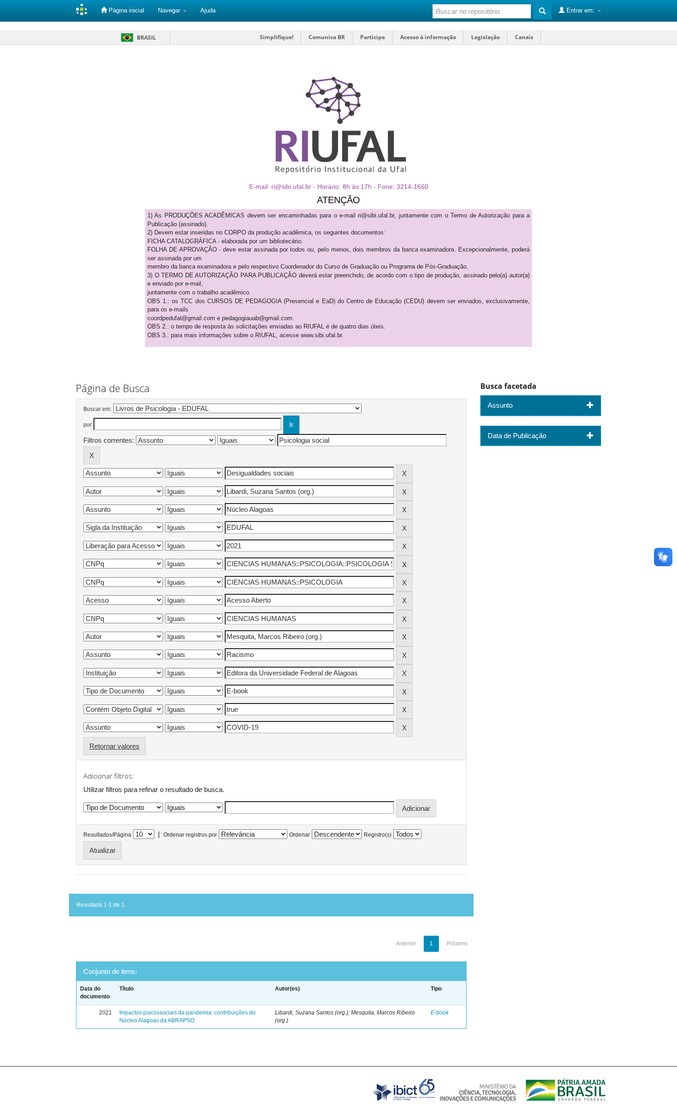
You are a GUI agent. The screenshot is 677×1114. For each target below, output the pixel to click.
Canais (524, 37)
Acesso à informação (428, 37)
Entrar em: (580, 10)
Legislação (485, 37)
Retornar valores (114, 746)
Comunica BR (327, 37)
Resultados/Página (107, 835)
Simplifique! (276, 37)
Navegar (170, 10)
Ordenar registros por (190, 835)
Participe (372, 37)
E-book (440, 1012)
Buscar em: (97, 409)
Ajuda (208, 10)
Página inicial (125, 10)
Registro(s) (377, 835)
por (87, 425)
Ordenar (299, 835)
